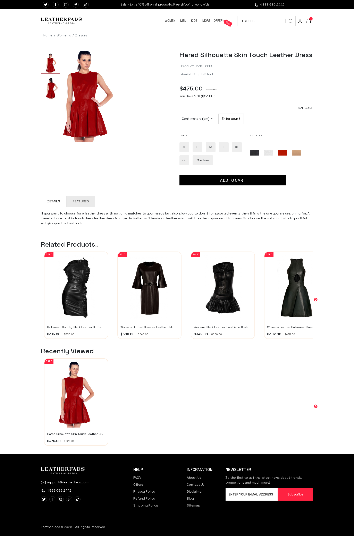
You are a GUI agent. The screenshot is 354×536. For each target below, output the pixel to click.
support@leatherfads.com (67, 482)
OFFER (218, 21)
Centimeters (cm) (196, 118)
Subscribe (295, 494)
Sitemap (193, 505)
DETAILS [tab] (53, 201)
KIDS (194, 21)
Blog (190, 498)
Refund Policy (144, 498)
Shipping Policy (145, 505)
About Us (194, 477)
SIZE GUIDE (305, 108)
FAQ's (137, 477)
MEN (183, 21)
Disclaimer (195, 491)
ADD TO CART (233, 180)
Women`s (64, 35)
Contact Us (195, 484)
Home (47, 35)
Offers (138, 484)
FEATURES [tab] (81, 201)
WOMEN (170, 21)
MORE (206, 21)
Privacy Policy (144, 491)
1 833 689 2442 (272, 4)
